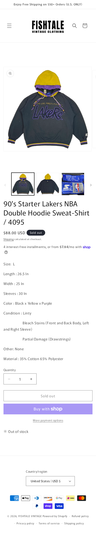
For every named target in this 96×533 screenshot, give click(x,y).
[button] (9, 26)
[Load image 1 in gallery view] (22, 184)
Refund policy (80, 516)
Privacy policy (25, 523)
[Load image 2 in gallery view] (48, 184)
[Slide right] (91, 185)
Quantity (9, 370)
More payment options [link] (48, 420)
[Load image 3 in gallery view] (73, 184)
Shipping (8, 239)
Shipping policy (74, 523)
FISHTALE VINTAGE (30, 516)
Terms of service (49, 523)
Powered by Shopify (55, 516)
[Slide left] (5, 185)
